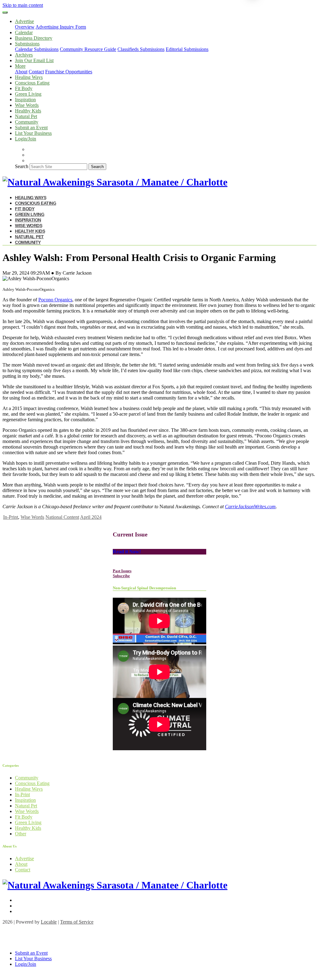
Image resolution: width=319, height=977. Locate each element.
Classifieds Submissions (140, 49)
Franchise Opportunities (68, 71)
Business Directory (33, 38)
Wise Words (27, 105)
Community (26, 122)
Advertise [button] (24, 21)
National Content (62, 517)
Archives (24, 54)
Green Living (28, 94)
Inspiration (25, 99)
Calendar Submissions (37, 49)
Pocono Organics (55, 299)
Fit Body (23, 88)
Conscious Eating (32, 82)
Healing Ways (29, 77)
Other (20, 833)
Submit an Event (31, 127)
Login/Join (25, 138)
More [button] (20, 66)
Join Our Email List (34, 60)
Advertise (24, 858)
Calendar (24, 32)
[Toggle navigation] (4, 12)
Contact (36, 71)
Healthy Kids (28, 110)
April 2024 (91, 517)
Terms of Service (76, 921)
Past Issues (122, 570)
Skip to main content (22, 5)
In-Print (10, 517)
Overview (25, 27)
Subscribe (121, 575)
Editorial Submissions (187, 49)
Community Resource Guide (88, 49)
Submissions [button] (27, 43)
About (21, 71)
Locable (49, 921)
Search (21, 166)
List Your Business (33, 133)
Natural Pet (26, 116)
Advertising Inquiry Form (61, 27)
